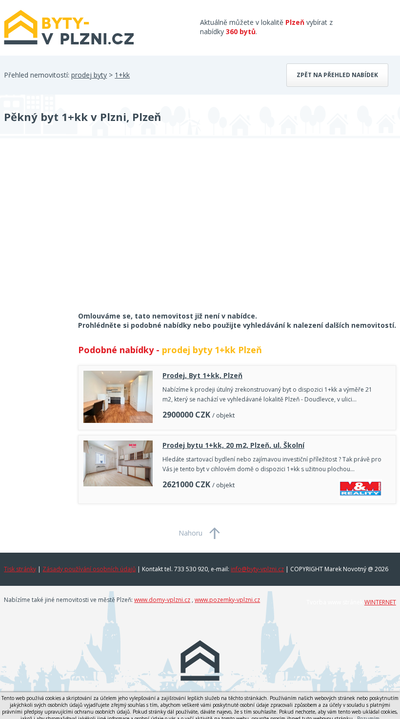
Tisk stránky (20, 569)
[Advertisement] (77, 231)
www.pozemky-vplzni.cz (227, 600)
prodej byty (89, 75)
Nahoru (190, 533)
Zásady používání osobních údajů (89, 569)
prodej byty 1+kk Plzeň (212, 350)
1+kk (122, 75)
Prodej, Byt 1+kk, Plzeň (202, 375)
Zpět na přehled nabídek (337, 75)
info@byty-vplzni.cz (257, 569)
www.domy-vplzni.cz (162, 600)
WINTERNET (380, 602)
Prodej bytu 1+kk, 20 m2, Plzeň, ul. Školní (233, 445)
